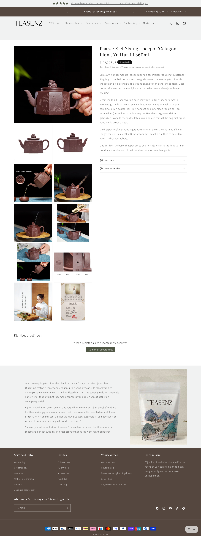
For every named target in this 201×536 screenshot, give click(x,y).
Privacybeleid (107, 467)
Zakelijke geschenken (24, 489)
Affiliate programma (24, 478)
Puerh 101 (62, 478)
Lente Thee (106, 478)
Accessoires (63, 473)
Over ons (18, 473)
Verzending (19, 462)
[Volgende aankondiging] (133, 12)
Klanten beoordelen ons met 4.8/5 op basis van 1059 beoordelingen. (109, 3)
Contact (18, 484)
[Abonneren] (67, 508)
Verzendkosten (128, 67)
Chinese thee (64, 462)
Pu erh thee (63, 467)
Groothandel (20, 467)
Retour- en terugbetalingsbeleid (117, 473)
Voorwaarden (108, 462)
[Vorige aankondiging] (67, 12)
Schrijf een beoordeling (100, 349)
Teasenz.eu (103, 534)
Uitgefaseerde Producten (113, 484)
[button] (73, 23)
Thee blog (62, 484)
